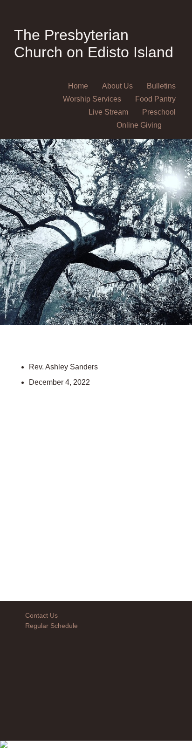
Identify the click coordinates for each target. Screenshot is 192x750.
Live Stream (108, 112)
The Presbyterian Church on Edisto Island (93, 44)
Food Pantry (155, 99)
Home (78, 86)
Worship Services (92, 99)
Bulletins (161, 86)
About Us (117, 86)
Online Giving (139, 125)
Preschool (159, 112)
